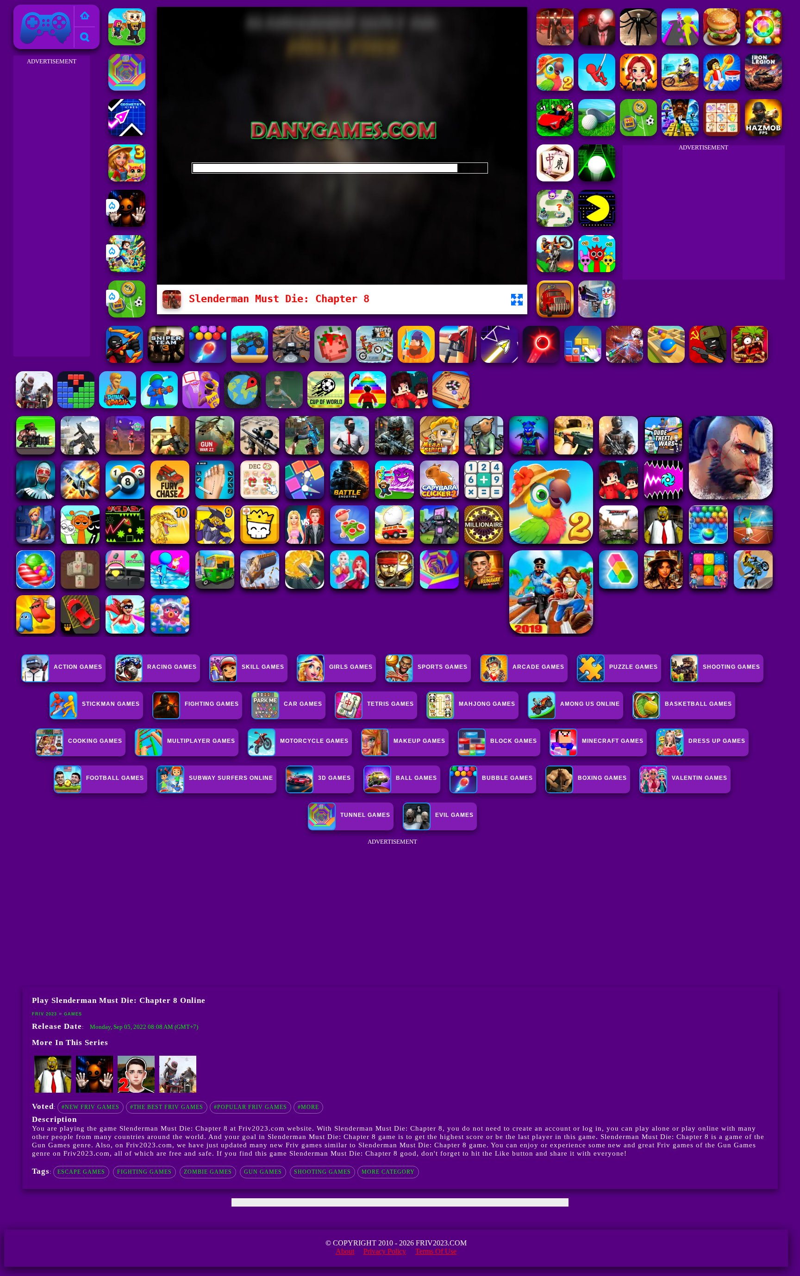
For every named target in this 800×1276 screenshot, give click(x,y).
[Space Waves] (499, 360)
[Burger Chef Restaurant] (721, 43)
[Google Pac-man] (596, 224)
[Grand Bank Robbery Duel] (596, 315)
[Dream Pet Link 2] (721, 133)
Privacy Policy (384, 1251)
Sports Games (443, 667)
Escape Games (81, 1172)
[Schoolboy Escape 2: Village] (136, 1091)
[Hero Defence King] (555, 224)
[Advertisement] (51, 206)
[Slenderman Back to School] (638, 43)
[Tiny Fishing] (416, 360)
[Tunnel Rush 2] (126, 88)
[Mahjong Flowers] (555, 179)
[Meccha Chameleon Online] (624, 360)
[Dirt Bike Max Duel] (680, 88)
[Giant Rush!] (680, 43)
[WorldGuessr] (242, 406)
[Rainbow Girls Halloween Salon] (638, 88)
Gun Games (263, 1172)
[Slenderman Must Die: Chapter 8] (555, 43)
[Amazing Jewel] (763, 43)
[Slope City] (596, 179)
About (345, 1251)
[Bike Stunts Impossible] (555, 270)
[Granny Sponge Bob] (52, 1091)
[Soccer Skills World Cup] (325, 406)
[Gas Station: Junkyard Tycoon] (457, 360)
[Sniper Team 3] (166, 360)
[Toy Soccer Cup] (126, 315)
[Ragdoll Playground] (332, 360)
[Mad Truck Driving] (249, 360)
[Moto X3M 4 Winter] (374, 360)
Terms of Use (435, 1251)
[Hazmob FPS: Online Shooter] (763, 133)
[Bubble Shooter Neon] (541, 360)
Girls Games (351, 667)
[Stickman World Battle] (707, 360)
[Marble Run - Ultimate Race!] (666, 360)
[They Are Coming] (177, 1091)
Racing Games (172, 667)
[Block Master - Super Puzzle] (75, 406)
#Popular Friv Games (250, 1107)
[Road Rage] (34, 406)
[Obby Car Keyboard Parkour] (555, 133)
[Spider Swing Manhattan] (596, 88)
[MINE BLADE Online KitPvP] (126, 270)
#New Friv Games (90, 1107)
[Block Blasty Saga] (582, 360)
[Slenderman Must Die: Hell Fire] (596, 43)
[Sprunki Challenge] (596, 270)
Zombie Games (208, 1172)
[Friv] (84, 16)
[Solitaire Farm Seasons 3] (126, 179)
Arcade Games (538, 667)
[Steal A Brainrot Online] (126, 43)
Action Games (78, 667)
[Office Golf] (596, 133)
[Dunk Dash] (117, 406)
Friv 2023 (32, 10)
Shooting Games (322, 1172)
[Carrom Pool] (450, 406)
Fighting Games (144, 1172)
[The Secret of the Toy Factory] (126, 224)
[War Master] (159, 406)
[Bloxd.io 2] (409, 406)
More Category (388, 1172)
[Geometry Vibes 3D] (126, 133)
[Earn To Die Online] (555, 315)
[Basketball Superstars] (200, 406)
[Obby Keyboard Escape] (680, 133)
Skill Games (263, 667)
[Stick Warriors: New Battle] (124, 360)
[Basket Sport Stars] (721, 88)
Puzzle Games (633, 667)
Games (73, 1014)
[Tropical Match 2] (555, 88)
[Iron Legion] (763, 88)
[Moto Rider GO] (291, 360)
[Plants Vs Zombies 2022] (749, 360)
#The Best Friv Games (166, 1107)
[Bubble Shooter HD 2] (207, 360)
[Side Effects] (284, 406)
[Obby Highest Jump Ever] (367, 406)
